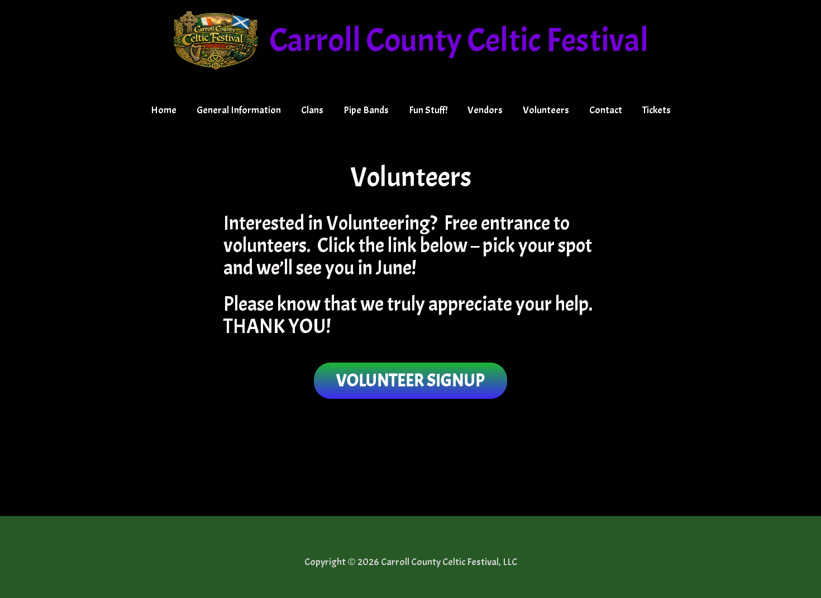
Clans (312, 110)
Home (163, 110)
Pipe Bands (366, 110)
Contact (605, 110)
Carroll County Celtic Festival (458, 40)
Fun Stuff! (428, 110)
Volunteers (546, 110)
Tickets (656, 110)
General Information (239, 110)
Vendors (485, 110)
